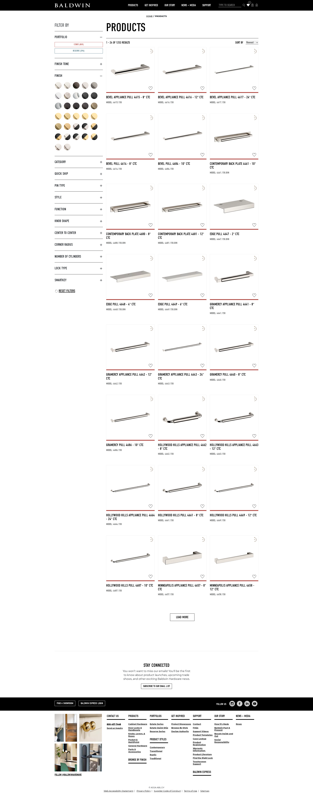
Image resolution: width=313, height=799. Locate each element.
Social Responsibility (221, 741)
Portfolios (156, 716)
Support (206, 5)
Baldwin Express (202, 772)
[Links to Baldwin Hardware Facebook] (240, 704)
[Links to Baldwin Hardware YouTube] (255, 704)
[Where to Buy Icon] (252, 5)
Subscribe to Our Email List (156, 686)
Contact (197, 724)
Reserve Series (157, 731)
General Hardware (137, 746)
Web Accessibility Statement (118, 791)
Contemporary (157, 747)
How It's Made (221, 724)
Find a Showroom (65, 703)
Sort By (239, 42)
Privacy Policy (144, 791)
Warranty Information (199, 749)
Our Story (169, 5)
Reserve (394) (78, 50)
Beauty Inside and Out (223, 734)
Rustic (153, 755)
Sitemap (204, 791)
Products (133, 5)
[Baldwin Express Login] (256, 5)
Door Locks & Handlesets (135, 729)
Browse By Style (179, 728)
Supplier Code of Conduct (167, 791)
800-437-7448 (114, 724)
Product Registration (199, 743)
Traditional (155, 758)
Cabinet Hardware (137, 724)
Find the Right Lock (203, 758)
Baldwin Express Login (92, 703)
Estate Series (157, 724)
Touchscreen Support (199, 762)
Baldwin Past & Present (222, 729)
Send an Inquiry (115, 728)
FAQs (195, 728)
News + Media (188, 5)
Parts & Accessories (134, 750)
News (239, 724)
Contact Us (113, 716)
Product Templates (203, 735)
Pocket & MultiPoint (133, 741)
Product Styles (158, 739)
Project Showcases (181, 724)
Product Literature (202, 754)
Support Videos (201, 731)
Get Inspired (151, 5)
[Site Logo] (72, 5)
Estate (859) (79, 44)
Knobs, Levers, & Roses (136, 734)
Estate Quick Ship (159, 728)
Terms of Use (190, 791)
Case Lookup (199, 739)
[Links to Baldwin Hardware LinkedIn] (247, 704)
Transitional (156, 751)
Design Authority (180, 731)
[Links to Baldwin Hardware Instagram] (232, 704)
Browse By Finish (137, 760)
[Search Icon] (244, 5)
